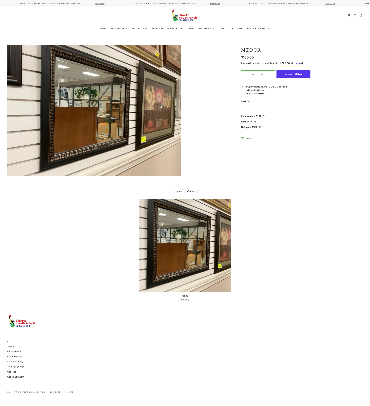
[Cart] (361, 16)
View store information (254, 94)
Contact (11, 371)
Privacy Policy (14, 351)
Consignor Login (15, 376)
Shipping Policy (15, 361)
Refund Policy (14, 356)
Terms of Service (16, 366)
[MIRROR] (185, 245)
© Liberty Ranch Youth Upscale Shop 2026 (27, 392)
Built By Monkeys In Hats (61, 392)
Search (10, 346)
